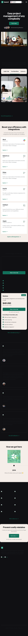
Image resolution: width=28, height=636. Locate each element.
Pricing (3, 562)
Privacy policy (4, 622)
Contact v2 (4, 573)
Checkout (3, 587)
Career (2, 569)
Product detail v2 (5, 583)
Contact (3, 571)
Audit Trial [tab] (6, 71)
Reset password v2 (6, 606)
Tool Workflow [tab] (14, 71)
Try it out (14, 23)
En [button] (22, 2)
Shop (2, 577)
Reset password (5, 603)
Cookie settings (20, 630)
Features (3, 564)
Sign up (3, 599)
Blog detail (3, 611)
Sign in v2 (3, 597)
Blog (2, 609)
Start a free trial (14, 272)
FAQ (2, 614)
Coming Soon (4, 618)
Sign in (2, 595)
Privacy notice (7, 630)
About (2, 560)
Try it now (13, 535)
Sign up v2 (3, 601)
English (14, 2)
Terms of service (5, 620)
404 (2, 616)
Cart (2, 585)
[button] (26, 2)
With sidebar (4, 579)
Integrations (4, 567)
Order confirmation (6, 589)
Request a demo (5, 593)
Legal (13, 630)
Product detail (4, 581)
